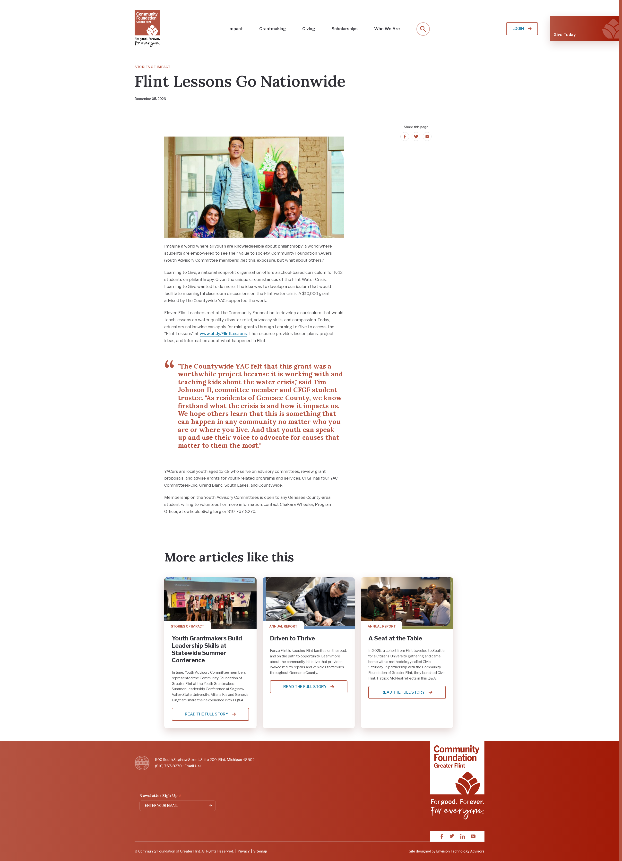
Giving (308, 28)
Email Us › (192, 766)
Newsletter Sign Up (160, 796)
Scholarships (345, 28)
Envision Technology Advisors (460, 851)
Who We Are (387, 28)
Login (518, 28)
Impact (235, 28)
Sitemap (260, 851)
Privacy (244, 851)
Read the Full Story (213, 716)
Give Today (564, 34)
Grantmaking (272, 28)
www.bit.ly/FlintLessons (223, 333)
